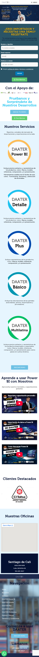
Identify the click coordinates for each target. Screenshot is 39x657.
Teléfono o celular (7, 61)
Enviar (19, 73)
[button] (19, 80)
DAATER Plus (6, 606)
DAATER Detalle (8, 602)
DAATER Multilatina (9, 612)
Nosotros (5, 593)
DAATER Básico (7, 609)
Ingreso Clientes (8, 615)
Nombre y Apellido (7, 44)
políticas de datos (13, 69)
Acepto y (18, 69)
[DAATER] (5, 2)
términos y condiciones (26, 69)
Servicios (5, 596)
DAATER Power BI (8, 599)
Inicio (4, 589)
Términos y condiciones (10, 618)
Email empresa (5, 52)
